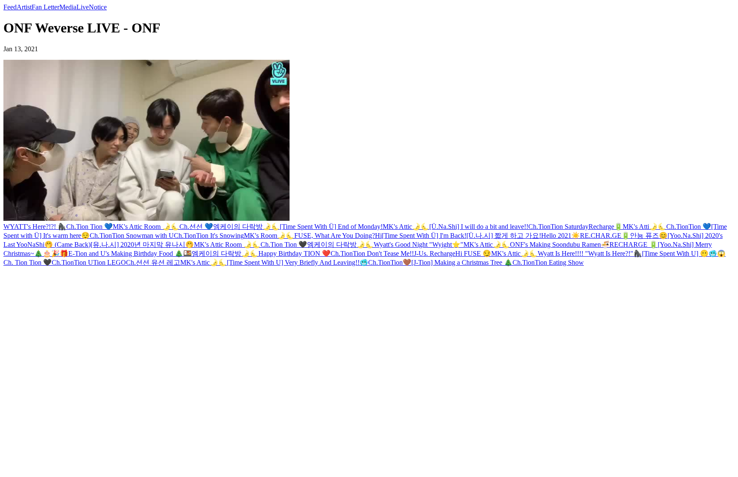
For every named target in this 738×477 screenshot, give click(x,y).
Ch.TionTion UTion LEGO (89, 262)
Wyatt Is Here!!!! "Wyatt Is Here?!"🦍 (590, 253)
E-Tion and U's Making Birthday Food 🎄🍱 (130, 253)
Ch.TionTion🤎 (389, 262)
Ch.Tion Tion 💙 (89, 226)
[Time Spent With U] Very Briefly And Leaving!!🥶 (297, 262)
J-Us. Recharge (434, 253)
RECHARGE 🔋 (633, 244)
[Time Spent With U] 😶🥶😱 (684, 253)
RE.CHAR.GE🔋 (605, 235)
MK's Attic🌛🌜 (406, 226)
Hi (378, 235)
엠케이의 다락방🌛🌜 (246, 226)
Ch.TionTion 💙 (688, 226)
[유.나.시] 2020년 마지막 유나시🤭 (142, 244)
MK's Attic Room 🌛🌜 (146, 226)
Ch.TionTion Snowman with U (132, 235)
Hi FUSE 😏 (473, 253)
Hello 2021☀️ (560, 235)
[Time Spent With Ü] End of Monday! (331, 226)
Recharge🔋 (606, 226)
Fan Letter (45, 7)
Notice (98, 7)
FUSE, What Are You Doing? (334, 235)
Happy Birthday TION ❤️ (294, 253)
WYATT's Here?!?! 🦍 (34, 226)
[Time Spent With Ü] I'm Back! (424, 235)
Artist (24, 7)
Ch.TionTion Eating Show (548, 262)
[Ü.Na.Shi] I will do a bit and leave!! (478, 226)
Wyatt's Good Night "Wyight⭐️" (418, 244)
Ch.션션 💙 (196, 226)
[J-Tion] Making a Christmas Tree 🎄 (461, 262)
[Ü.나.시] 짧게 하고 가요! (503, 235)
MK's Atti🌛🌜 (644, 226)
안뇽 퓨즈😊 (649, 235)
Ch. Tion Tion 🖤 (27, 262)
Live (82, 7)
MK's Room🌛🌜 (269, 235)
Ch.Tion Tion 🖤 (284, 244)
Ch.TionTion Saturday (558, 226)
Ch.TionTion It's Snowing (209, 235)
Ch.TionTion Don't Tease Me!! (372, 253)
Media (67, 7)
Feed (10, 7)
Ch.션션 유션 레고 (153, 262)
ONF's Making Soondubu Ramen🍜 (559, 244)
